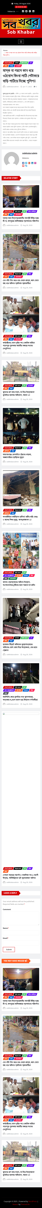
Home (5, 50)
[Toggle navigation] (21, 42)
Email (5, 938)
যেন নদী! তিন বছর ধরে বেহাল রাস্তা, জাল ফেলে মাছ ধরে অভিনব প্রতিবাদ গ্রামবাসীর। (21, 282)
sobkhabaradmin (12, 87)
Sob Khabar (21, 32)
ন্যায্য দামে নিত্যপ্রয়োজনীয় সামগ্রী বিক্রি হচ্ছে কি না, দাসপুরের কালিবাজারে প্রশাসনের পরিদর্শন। (21, 219)
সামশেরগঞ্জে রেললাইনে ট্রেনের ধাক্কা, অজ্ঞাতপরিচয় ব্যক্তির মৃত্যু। (17, 456)
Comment (7, 909)
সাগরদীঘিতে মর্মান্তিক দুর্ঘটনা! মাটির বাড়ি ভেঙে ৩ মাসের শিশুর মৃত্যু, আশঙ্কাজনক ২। (20, 518)
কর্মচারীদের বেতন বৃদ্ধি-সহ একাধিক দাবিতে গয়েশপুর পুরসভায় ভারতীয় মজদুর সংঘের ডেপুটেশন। (19, 345)
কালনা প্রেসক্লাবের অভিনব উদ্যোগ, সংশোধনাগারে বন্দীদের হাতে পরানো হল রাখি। (19, 583)
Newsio (15, 1204)
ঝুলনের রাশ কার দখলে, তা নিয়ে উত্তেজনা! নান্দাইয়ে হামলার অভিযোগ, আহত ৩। (19, 393)
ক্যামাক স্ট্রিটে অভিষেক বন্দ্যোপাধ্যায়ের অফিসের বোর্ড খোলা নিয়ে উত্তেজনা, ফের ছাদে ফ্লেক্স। (20, 647)
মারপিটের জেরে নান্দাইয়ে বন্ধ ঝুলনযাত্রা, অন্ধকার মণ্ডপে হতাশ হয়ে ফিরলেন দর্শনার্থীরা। (20, 698)
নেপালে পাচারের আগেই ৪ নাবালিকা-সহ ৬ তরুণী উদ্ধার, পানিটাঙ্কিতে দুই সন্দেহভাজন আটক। (20, 876)
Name (6, 928)
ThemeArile (25, 1204)
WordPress (32, 1201)
